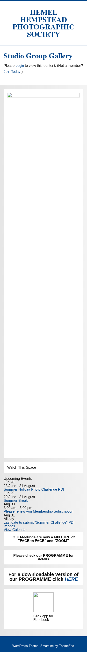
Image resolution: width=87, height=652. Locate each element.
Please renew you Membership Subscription (38, 511)
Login (19, 65)
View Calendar (15, 530)
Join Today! (13, 71)
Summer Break (16, 500)
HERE (71, 579)
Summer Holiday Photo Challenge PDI (34, 489)
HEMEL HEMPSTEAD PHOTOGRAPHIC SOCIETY (43, 23)
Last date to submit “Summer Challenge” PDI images (39, 524)
